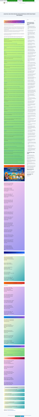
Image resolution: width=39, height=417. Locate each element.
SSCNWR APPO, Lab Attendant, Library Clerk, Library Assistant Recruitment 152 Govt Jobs (8, 230)
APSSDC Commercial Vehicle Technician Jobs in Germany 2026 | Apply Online (12, 350)
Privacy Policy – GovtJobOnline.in (30, 172)
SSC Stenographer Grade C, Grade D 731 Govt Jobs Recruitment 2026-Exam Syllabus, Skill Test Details (9, 301)
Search (27, 19)
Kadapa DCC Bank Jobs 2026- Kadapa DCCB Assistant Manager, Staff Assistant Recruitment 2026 (31, 50)
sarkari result (23, 3)
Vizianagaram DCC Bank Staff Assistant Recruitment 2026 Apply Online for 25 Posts (31, 41)
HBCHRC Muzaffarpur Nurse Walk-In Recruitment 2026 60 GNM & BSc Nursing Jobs (13, 142)
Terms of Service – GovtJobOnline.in (31, 171)
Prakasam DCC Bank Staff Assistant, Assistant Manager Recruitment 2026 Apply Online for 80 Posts (32, 47)
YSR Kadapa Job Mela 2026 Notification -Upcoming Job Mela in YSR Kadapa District (31, 146)
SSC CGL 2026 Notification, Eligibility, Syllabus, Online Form (10, 146)
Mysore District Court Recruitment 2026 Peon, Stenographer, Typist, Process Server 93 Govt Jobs (8, 184)
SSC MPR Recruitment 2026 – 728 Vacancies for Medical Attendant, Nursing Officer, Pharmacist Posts (8, 213)
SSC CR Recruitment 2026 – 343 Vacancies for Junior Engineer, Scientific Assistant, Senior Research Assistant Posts (9, 195)
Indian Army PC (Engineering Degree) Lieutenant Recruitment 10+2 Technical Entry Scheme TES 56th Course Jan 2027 (8, 307)
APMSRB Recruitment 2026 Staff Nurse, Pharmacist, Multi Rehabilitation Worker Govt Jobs (32, 99)
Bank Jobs (21, 3)
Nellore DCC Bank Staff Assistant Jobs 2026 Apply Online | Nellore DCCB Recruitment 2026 (13, 78)
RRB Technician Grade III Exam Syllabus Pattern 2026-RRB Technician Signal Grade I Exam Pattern (32, 78)
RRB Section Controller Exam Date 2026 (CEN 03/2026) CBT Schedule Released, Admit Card (14, 90)
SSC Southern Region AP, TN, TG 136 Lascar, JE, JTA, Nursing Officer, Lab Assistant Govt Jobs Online (9, 236)
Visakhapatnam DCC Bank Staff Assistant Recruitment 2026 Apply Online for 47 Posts (31, 44)
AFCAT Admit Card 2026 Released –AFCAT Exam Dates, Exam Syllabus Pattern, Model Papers (31, 131)
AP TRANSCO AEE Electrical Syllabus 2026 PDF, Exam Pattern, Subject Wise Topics (32, 143)
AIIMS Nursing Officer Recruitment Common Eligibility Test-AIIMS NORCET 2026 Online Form (31, 72)
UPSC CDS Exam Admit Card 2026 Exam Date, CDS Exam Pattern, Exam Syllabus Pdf (13, 158)
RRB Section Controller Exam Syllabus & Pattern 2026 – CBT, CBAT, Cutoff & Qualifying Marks (32, 68)
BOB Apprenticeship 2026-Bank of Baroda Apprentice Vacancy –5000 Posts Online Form (31, 140)
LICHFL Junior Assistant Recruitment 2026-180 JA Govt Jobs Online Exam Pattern (9, 273)
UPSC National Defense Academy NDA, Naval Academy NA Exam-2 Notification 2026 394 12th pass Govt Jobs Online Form (8, 296)
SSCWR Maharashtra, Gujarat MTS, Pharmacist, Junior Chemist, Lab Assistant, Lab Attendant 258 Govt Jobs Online (8, 241)
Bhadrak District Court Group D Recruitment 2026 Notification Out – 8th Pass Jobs (9, 331)
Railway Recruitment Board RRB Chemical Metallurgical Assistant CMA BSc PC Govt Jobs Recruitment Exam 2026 (9, 258)
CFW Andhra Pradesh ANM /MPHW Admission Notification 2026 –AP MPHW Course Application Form (31, 84)
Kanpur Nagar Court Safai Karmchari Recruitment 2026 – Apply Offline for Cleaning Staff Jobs (9, 320)
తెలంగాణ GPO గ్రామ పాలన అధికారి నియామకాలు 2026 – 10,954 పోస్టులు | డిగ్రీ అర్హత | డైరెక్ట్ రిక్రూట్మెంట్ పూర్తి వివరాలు (9, 378)
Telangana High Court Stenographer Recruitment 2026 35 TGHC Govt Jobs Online (9, 367)
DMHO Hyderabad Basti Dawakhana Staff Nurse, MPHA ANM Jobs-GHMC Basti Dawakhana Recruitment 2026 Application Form (9, 362)
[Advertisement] (19, 8)
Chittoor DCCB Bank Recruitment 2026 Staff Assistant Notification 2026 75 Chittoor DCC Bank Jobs (32, 53)
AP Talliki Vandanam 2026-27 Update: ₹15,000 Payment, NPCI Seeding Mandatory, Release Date (32, 75)
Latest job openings (6, 284)
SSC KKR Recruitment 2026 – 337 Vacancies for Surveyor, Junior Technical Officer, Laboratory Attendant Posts (8, 207)
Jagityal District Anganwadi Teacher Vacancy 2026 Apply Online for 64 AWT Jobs (31, 164)
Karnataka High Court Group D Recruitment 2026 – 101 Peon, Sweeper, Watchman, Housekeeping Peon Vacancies (9, 189)
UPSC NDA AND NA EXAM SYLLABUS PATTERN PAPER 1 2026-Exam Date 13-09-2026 (32, 121)
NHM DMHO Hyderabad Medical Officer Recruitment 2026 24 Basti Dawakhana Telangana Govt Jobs (31, 161)
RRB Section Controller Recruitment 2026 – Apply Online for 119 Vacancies (12, 86)
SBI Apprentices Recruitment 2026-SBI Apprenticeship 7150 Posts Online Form (32, 137)
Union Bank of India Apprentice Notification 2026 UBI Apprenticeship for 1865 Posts (8, 268)
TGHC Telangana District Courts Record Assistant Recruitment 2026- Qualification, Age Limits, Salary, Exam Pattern (9, 373)
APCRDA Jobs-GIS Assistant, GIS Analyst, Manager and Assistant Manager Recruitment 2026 (31, 102)
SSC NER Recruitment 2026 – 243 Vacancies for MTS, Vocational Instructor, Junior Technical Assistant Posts (8, 218)
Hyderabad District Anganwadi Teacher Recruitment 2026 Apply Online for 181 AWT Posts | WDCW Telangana (31, 167)
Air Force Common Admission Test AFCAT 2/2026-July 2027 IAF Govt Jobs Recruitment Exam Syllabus (31, 134)
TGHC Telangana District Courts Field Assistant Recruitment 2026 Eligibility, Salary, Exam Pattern (8, 383)
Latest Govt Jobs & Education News (11, 410)
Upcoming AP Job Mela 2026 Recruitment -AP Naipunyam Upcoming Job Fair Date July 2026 (14, 112)
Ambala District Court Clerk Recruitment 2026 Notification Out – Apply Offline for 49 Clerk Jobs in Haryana (9, 326)
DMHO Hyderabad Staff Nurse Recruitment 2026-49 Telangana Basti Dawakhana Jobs (31, 158)
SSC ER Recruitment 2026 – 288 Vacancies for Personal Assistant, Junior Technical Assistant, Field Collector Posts (8, 201)
